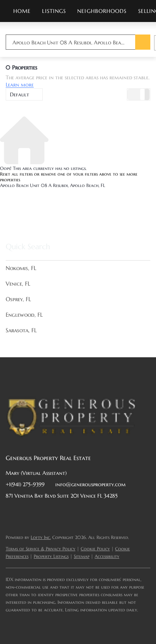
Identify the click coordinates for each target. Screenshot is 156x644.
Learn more (20, 85)
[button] (142, 42)
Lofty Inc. (41, 537)
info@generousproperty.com (90, 484)
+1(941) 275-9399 (25, 484)
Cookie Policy (95, 548)
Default (19, 94)
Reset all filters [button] (16, 174)
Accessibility (107, 556)
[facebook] (11, 512)
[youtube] (87, 512)
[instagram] (72, 512)
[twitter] (41, 512)
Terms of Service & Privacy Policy (40, 548)
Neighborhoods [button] (101, 11)
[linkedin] (26, 512)
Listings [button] (54, 11)
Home (22, 11)
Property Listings (51, 556)
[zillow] (56, 512)
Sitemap (81, 556)
